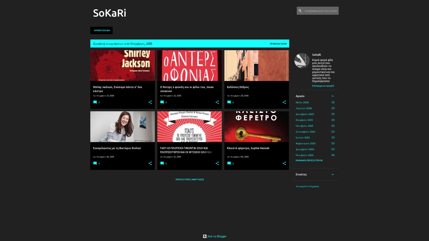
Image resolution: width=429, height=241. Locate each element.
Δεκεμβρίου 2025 (305, 114)
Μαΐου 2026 (302, 102)
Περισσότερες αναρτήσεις (190, 179)
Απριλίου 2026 (304, 108)
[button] (150, 102)
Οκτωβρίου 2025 (304, 125)
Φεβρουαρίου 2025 (306, 143)
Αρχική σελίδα (102, 30)
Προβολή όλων (278, 44)
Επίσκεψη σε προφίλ (323, 86)
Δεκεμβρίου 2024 (305, 149)
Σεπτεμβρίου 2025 (305, 131)
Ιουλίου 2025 (303, 137)
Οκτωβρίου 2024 (305, 155)
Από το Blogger (216, 236)
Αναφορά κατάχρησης (307, 186)
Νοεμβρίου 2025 (304, 120)
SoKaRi (109, 13)
